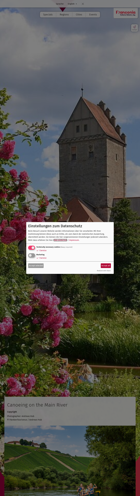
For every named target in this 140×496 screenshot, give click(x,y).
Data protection (60, 240)
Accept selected (36, 265)
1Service (41, 250)
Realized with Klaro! (104, 271)
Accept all (105, 265)
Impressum (74, 240)
